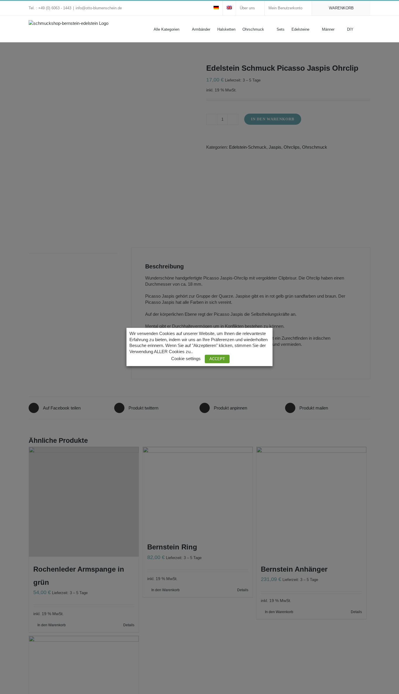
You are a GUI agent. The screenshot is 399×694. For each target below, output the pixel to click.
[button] (361, 29)
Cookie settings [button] (186, 359)
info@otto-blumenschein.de (99, 8)
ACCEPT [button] (217, 359)
